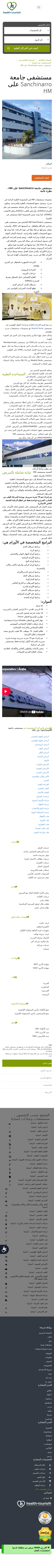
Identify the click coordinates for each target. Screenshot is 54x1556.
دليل (50, 1341)
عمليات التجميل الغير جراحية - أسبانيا (33, 1184)
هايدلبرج (48, 1419)
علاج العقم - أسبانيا (40, 1248)
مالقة (50, 1411)
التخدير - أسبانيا (41, 1268)
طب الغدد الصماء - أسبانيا (37, 1303)
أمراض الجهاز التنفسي (40, 736)
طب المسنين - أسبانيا (39, 1176)
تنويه (50, 1374)
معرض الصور (46, 1070)
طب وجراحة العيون (41, 832)
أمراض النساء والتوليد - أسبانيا (35, 1260)
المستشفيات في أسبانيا (41, 63)
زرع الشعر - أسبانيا (40, 1236)
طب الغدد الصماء (42, 828)
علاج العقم (41, 1477)
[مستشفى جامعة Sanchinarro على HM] (27, 129)
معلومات (48, 1357)
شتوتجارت (48, 1444)
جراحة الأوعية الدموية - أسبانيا (36, 1291)
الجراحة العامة (43, 784)
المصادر (49, 1362)
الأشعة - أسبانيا (42, 1135)
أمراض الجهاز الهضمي (40, 740)
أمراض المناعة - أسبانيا (38, 1196)
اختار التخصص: (43, 25)
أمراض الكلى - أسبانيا (39, 1131)
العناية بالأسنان (43, 792)
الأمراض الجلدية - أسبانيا (38, 1200)
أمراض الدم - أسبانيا (39, 1127)
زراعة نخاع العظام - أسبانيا (37, 1168)
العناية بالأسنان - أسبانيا (38, 1219)
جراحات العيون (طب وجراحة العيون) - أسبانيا (30, 1160)
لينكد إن (46, 1498)
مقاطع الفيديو (46, 1078)
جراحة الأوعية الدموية (40, 800)
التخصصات (47, 1085)
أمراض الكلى (44, 752)
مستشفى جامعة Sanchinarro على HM (35, 65)
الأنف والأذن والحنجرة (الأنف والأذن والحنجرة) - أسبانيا (29, 1205)
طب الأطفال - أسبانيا (39, 1172)
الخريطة (48, 1092)
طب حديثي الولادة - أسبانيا (37, 1244)
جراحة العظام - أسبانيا (39, 1164)
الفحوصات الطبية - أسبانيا (37, 1156)
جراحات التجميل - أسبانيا (38, 1287)
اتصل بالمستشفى (41, 178)
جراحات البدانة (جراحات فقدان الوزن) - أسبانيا (29, 1223)
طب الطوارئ (43, 824)
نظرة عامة (47, 1063)
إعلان (50, 1337)
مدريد (49, 1407)
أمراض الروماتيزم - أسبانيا (37, 1192)
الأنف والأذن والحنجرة (40, 776)
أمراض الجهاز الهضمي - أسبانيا (35, 1252)
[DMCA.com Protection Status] (45, 1534)
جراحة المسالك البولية (40, 812)
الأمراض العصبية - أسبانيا (38, 1264)
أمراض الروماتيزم (42, 744)
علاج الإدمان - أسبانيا (39, 1307)
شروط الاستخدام (45, 1370)
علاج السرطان (40, 1465)
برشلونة (49, 1399)
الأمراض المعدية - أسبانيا (38, 1139)
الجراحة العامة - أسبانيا (39, 1143)
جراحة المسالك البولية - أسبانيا (35, 1295)
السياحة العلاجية (44, 60)
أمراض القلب (43, 748)
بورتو (50, 1452)
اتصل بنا (49, 1382)
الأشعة (46, 760)
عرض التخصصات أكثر (43, 1489)
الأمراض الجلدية (42, 764)
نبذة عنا (49, 1378)
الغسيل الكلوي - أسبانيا (38, 1283)
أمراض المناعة (43, 756)
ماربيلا (49, 1415)
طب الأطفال (44, 816)
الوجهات (48, 1353)
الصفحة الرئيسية (45, 1333)
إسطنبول (48, 1403)
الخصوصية (48, 1366)
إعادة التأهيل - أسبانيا (39, 1123)
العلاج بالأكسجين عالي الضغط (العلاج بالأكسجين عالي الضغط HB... (29, 1277)
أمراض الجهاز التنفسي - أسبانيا (35, 1188)
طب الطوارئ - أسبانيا (39, 1240)
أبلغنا (50, 1056)
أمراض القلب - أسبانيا (39, 1256)
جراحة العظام (43, 804)
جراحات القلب (40, 1469)
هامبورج (49, 1428)
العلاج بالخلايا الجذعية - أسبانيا (36, 1151)
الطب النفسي (43, 788)
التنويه (42, 1053)
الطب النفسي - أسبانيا (39, 1215)
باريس (49, 1456)
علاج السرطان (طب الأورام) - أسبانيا (33, 1180)
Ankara (49, 1436)
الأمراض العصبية (42, 768)
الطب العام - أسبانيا (40, 1147)
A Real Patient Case (43, 1349)
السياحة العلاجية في (26, 60)
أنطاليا (49, 1440)
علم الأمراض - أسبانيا (39, 1312)
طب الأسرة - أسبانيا (40, 1299)
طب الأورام (44, 820)
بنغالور (49, 1391)
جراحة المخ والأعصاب (40, 808)
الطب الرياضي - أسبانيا (38, 1272)
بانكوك (49, 1395)
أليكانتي (49, 1448)
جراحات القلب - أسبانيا (38, 1227)
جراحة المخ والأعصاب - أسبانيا (36, 1232)
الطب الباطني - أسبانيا (39, 1211)
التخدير (46, 780)
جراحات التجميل (42, 796)
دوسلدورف (47, 1432)
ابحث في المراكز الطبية (26, 48)
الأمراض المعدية (42, 772)
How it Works (46, 1345)
